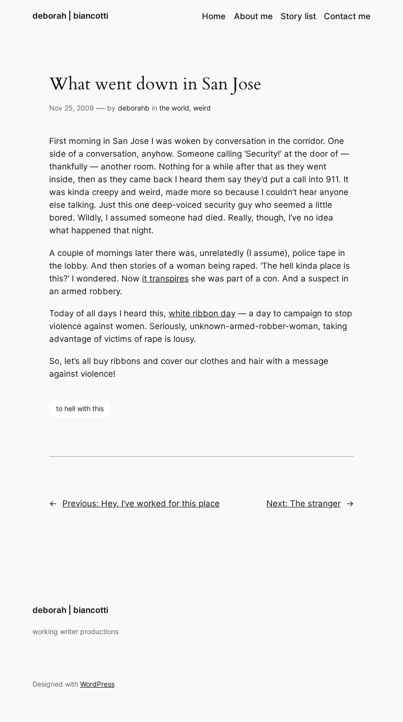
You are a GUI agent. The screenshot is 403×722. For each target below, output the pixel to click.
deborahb (133, 108)
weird (202, 108)
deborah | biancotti (70, 16)
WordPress (97, 684)
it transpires (165, 278)
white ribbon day (202, 313)
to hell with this (80, 408)
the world (174, 108)
